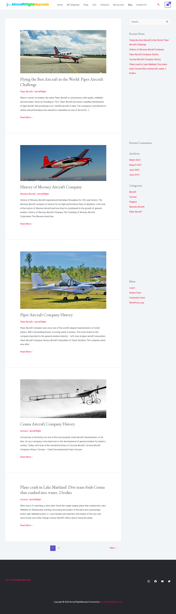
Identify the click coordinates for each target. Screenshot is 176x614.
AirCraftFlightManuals (18, 579)
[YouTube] (162, 581)
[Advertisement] (149, 108)
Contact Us (141, 4)
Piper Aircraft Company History (46, 314)
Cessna (24, 431)
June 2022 (134, 170)
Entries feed (135, 293)
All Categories (73, 4)
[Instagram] (148, 581)
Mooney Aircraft (27, 194)
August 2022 (135, 165)
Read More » (26, 117)
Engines (133, 202)
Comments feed (137, 297)
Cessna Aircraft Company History (47, 424)
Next (113, 548)
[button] (158, 5)
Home (60, 4)
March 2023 (135, 160)
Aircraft (132, 192)
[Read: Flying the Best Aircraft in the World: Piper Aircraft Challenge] (63, 51)
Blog (130, 4)
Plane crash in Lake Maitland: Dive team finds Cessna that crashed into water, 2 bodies (62, 489)
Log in (132, 288)
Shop (86, 4)
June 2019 (134, 175)
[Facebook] (155, 581)
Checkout (104, 4)
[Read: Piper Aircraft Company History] (63, 280)
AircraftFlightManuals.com (111, 602)
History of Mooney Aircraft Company (51, 187)
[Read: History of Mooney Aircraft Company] (63, 163)
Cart (94, 4)
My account (118, 4)
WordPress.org (136, 302)
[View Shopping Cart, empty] (167, 5)
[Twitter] (169, 581)
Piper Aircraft (26, 91)
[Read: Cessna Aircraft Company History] (63, 398)
